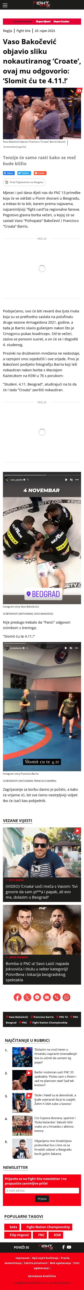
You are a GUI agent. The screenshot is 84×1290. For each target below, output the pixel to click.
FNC (41, 1235)
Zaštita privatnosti (35, 1263)
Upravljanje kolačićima (42, 1276)
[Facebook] (64, 1247)
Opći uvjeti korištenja (45, 1258)
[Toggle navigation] (5, 5)
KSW (57, 1235)
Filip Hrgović (19, 1235)
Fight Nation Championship (48, 1227)
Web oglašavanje (60, 1263)
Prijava (42, 1199)
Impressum (22, 1258)
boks (13, 1227)
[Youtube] (71, 1247)
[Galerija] (42, 113)
